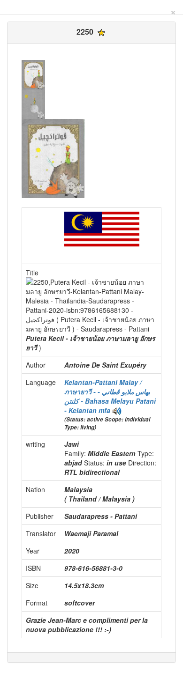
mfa (104, 410)
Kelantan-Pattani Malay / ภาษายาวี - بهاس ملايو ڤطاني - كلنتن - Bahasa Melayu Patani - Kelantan (110, 396)
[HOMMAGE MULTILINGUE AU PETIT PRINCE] (117, 410)
